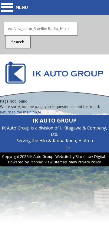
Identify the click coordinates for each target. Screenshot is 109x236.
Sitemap (60, 162)
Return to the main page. (21, 112)
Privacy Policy (89, 162)
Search (18, 41)
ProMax (36, 162)
